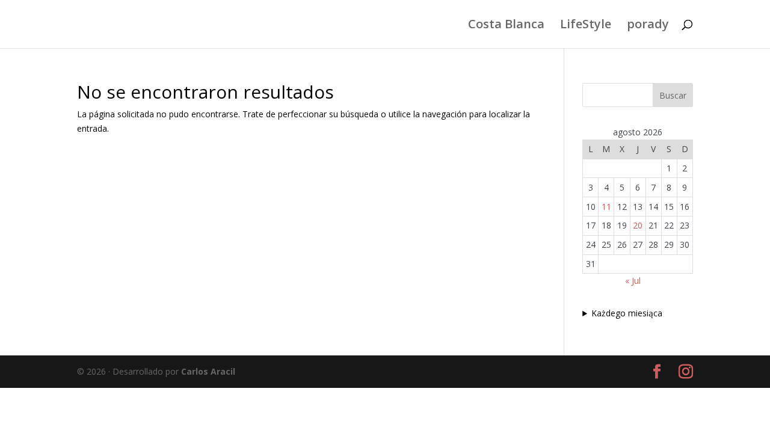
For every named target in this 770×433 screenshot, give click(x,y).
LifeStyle (585, 26)
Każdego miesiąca (626, 313)
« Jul (633, 280)
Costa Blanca (506, 26)
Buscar (672, 95)
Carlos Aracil (208, 371)
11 (606, 206)
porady (648, 26)
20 (637, 225)
